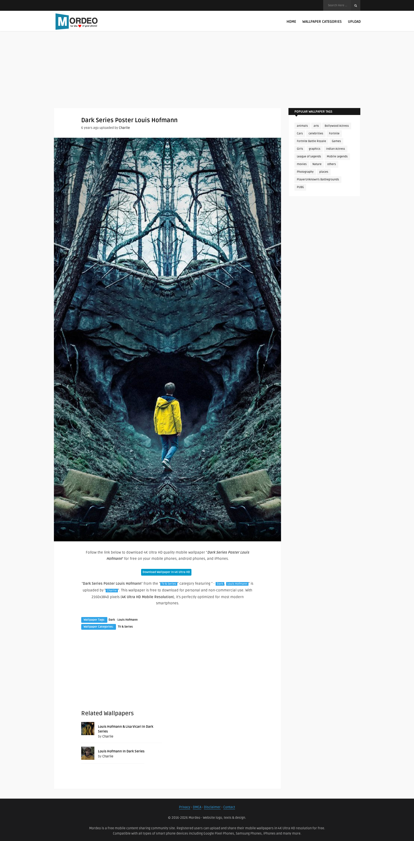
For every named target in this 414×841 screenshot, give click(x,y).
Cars (300, 133)
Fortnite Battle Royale (311, 141)
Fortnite (334, 133)
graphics (314, 149)
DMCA (197, 807)
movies (302, 164)
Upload (354, 21)
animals (302, 126)
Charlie (124, 128)
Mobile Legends (337, 156)
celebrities (316, 133)
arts (316, 126)
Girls (300, 149)
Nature (317, 164)
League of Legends (309, 156)
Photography (305, 172)
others (331, 164)
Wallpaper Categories (322, 21)
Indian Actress (335, 149)
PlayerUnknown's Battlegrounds (318, 179)
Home (291, 21)
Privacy (184, 807)
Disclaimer (212, 807)
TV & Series (168, 584)
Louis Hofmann (237, 584)
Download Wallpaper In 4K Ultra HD (166, 572)
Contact (229, 807)
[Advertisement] (207, 74)
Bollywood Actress (337, 126)
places (323, 172)
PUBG (300, 187)
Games (336, 141)
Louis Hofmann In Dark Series (121, 751)
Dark (220, 584)
